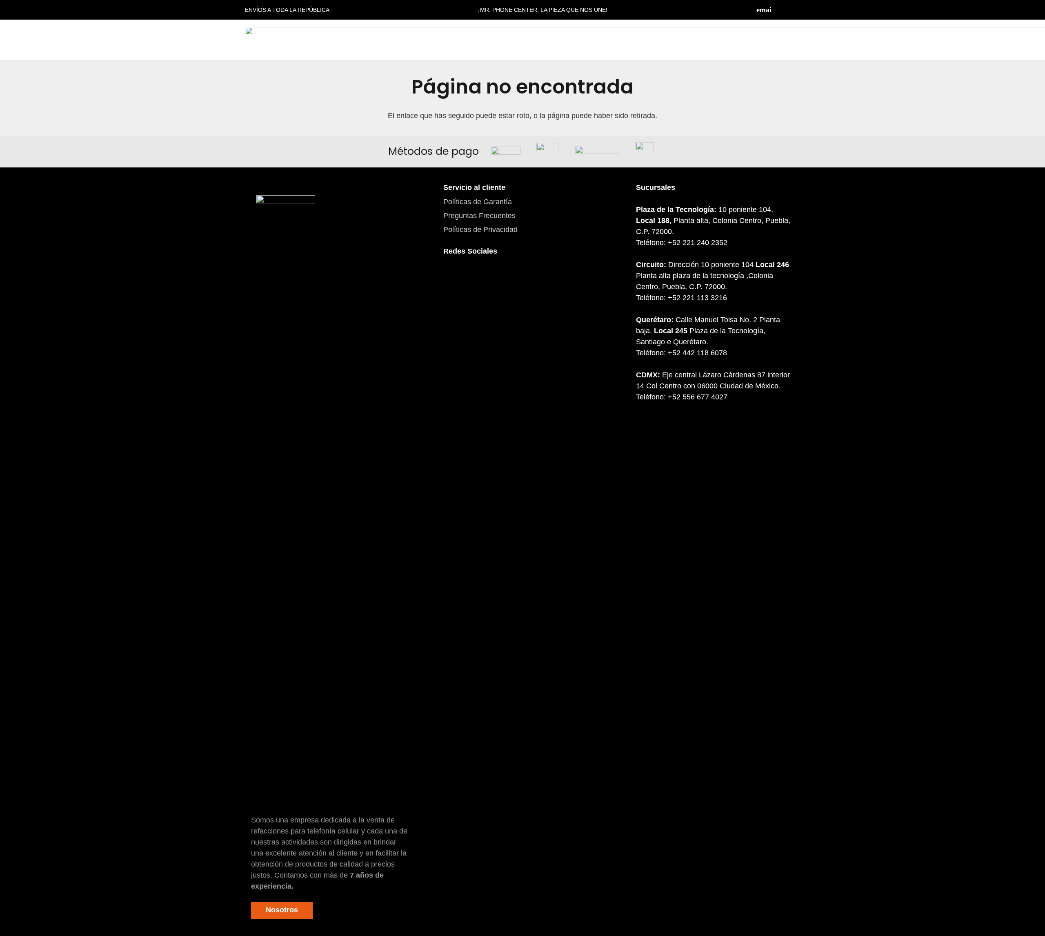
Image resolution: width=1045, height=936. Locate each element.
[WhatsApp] (498, 279)
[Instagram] (796, 9)
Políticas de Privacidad (480, 229)
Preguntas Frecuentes (479, 216)
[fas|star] (285, 501)
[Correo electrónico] (763, 9)
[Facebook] (779, 9)
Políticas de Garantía (477, 202)
